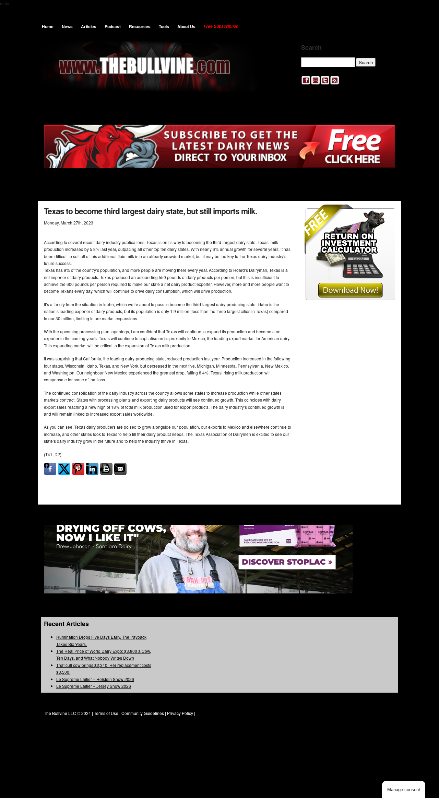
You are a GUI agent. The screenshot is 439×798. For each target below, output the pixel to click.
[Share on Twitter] (64, 469)
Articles (88, 26)
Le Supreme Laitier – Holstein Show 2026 (95, 679)
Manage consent (403, 789)
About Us (186, 26)
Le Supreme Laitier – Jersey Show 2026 (93, 686)
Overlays (385, 214)
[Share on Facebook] (50, 469)
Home (48, 26)
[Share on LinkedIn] (92, 469)
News (67, 26)
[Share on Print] (106, 469)
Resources (140, 26)
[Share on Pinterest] (78, 469)
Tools (164, 26)
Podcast (113, 26)
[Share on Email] (120, 469)
